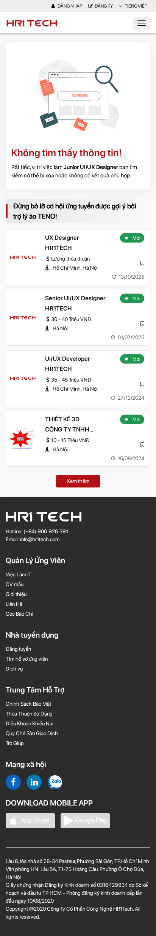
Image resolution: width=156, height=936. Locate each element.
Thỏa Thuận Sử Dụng (29, 714)
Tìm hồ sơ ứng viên (27, 659)
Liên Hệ (14, 604)
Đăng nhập (69, 6)
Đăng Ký (104, 6)
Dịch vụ (14, 669)
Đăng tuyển (18, 649)
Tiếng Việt (135, 6)
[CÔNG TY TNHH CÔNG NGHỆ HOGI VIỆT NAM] (22, 438)
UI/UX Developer (67, 358)
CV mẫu (14, 584)
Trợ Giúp (15, 743)
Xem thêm (78, 481)
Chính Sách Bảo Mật (28, 704)
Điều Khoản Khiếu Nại (29, 723)
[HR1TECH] (22, 257)
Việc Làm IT (18, 574)
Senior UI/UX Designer (75, 298)
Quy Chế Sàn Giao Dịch (32, 733)
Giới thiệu (16, 594)
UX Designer (62, 237)
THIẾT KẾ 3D (62, 419)
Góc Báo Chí (19, 614)
